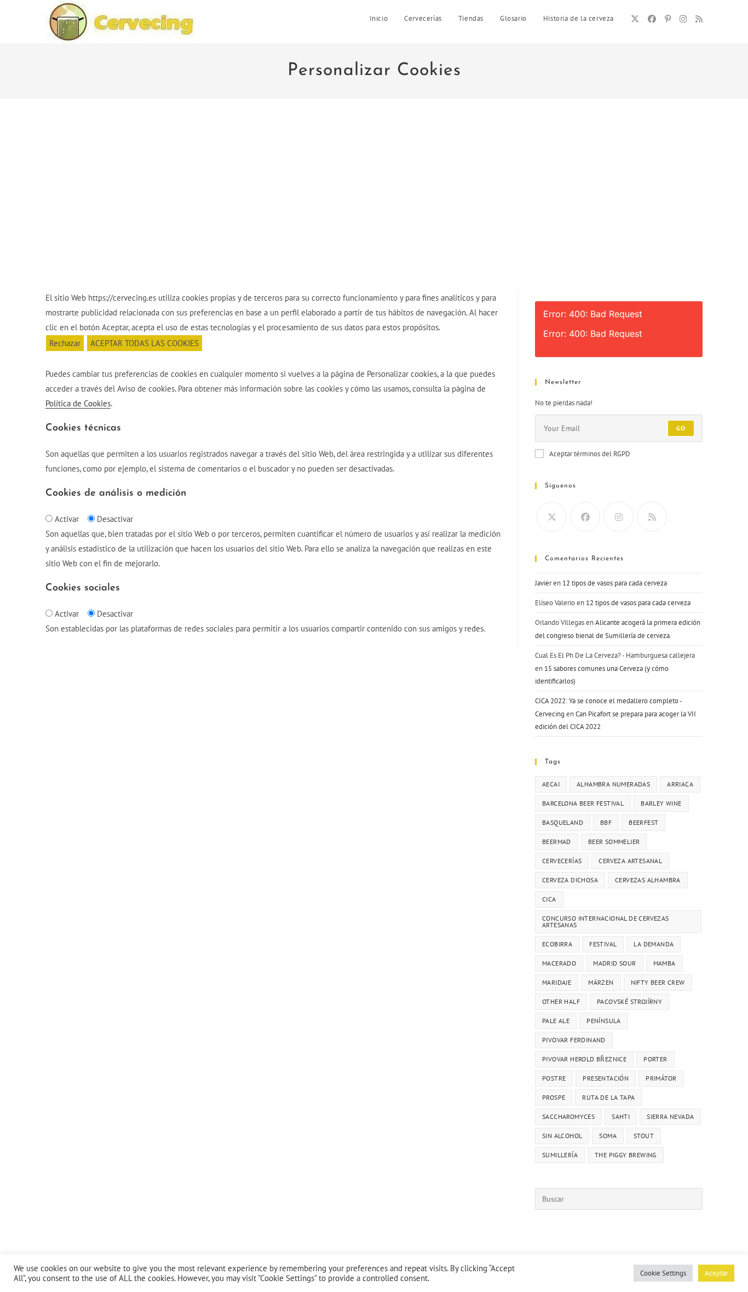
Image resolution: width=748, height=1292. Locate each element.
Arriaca (680, 784)
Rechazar (64, 343)
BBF (606, 822)
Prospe (553, 1097)
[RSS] (699, 19)
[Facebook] (651, 19)
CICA (549, 899)
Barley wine (661, 803)
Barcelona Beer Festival (583, 803)
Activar (67, 519)
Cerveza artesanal (630, 861)
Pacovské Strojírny (629, 1001)
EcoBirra (557, 944)
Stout (644, 1136)
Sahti (621, 1116)
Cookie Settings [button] (663, 1273)
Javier (543, 583)
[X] (634, 19)
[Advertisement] (374, 208)
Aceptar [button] (716, 1273)
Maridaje (556, 982)
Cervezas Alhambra (648, 880)
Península (603, 1021)
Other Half (561, 1001)
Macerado (559, 963)
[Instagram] (683, 19)
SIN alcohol (562, 1136)
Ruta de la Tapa (608, 1097)
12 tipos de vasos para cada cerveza (614, 583)
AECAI (551, 784)
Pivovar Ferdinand (574, 1040)
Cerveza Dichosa (570, 880)
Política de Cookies (78, 403)
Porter (655, 1059)
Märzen (600, 982)
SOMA (608, 1136)
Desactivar (115, 519)
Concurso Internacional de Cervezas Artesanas (605, 921)
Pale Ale (555, 1021)
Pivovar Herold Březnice (584, 1059)
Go (681, 428)
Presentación (606, 1078)
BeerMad (556, 841)
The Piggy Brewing (626, 1155)
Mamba (664, 963)
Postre (554, 1078)
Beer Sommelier (614, 841)
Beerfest (643, 822)
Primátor (661, 1078)
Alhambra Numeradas (613, 784)
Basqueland (562, 822)
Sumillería (560, 1155)
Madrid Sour (614, 963)
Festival (603, 944)
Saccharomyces (568, 1116)
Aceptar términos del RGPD (589, 453)
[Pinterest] (667, 19)
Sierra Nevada (670, 1116)
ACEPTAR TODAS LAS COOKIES (144, 343)
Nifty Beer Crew (658, 982)
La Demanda (654, 944)
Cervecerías (562, 861)
